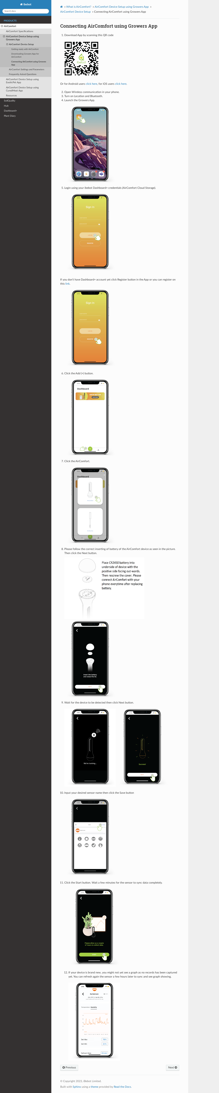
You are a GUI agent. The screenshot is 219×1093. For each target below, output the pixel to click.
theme (94, 1086)
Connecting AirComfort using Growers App (28, 63)
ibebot (27, 4)
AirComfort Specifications (19, 31)
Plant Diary (10, 116)
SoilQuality (9, 100)
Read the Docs (122, 1086)
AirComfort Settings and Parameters (26, 70)
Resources (11, 95)
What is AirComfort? (78, 6)
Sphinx (77, 1086)
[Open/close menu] (2, 26)
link (67, 283)
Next (171, 1067)
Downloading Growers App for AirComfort (25, 55)
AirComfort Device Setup (21, 44)
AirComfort (10, 26)
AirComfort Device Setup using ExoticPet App (22, 81)
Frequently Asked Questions (22, 74)
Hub (6, 106)
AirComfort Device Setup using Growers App (22, 38)
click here (91, 84)
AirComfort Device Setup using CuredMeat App (22, 89)
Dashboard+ (10, 111)
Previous (70, 1067)
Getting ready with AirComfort (24, 49)
